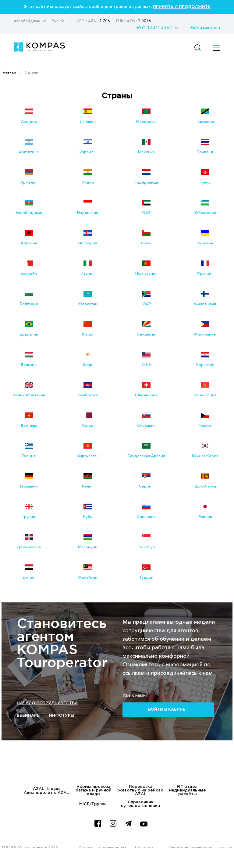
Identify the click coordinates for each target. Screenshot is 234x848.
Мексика (146, 151)
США (146, 364)
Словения (146, 516)
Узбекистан (205, 212)
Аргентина (29, 151)
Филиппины (205, 334)
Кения (88, 486)
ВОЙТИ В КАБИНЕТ (168, 709)
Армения (28, 182)
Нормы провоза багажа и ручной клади (94, 790)
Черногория (205, 394)
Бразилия (29, 334)
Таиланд (205, 151)
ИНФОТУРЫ (61, 715)
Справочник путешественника (140, 804)
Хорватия (205, 364)
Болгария (29, 303)
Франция (205, 273)
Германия (29, 486)
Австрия (29, 121)
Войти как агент (205, 27)
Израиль (88, 151)
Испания (88, 121)
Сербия (146, 486)
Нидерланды (146, 182)
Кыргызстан (88, 455)
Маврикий (88, 546)
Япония (205, 516)
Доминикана (29, 546)
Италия (87, 273)
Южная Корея (205, 455)
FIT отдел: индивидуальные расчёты (187, 790)
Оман (146, 242)
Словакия (146, 425)
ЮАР (146, 303)
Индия (88, 182)
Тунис (205, 182)
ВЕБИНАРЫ (29, 715)
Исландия (87, 242)
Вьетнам (29, 425)
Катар (87, 425)
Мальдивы (146, 121)
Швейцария (146, 394)
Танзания (205, 121)
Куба (87, 516)
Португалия (146, 273)
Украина (205, 242)
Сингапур (146, 546)
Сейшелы (146, 334)
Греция (29, 455)
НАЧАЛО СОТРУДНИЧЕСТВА (47, 703)
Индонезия (87, 212)
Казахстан (87, 303)
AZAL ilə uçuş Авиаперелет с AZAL (46, 791)
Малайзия (87, 577)
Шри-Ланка (205, 486)
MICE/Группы (93, 804)
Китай (87, 334)
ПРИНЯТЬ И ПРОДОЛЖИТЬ (182, 7)
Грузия (29, 516)
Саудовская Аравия (146, 455)
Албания (29, 242)
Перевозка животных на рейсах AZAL (140, 790)
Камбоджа (88, 394)
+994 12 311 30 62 (154, 27)
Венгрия (29, 364)
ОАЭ (146, 212)
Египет (29, 577)
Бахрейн (29, 273)
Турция (146, 577)
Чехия (205, 425)
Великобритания (29, 394)
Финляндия (205, 303)
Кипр (87, 364)
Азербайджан (29, 212)
